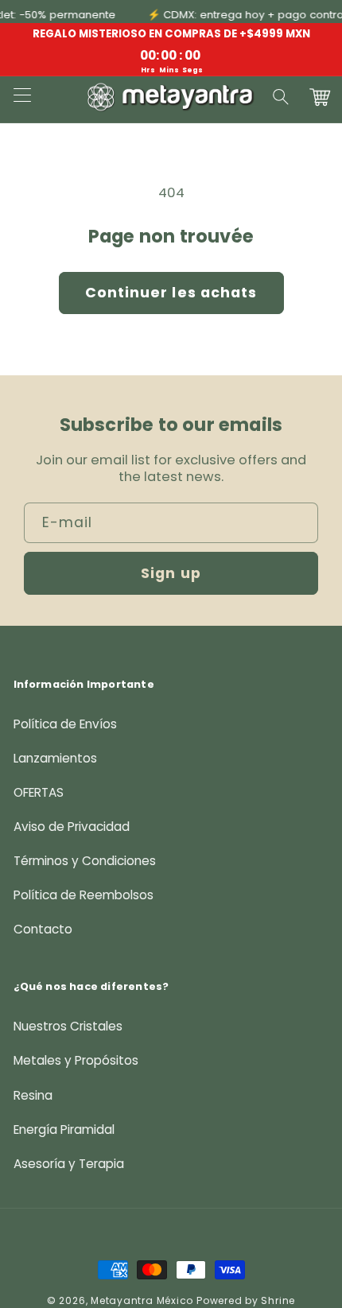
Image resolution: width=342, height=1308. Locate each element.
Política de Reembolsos (84, 895)
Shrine (278, 1300)
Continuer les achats (171, 292)
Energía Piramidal (64, 1129)
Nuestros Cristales (68, 1026)
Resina (33, 1095)
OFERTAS (39, 792)
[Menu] (21, 97)
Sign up (171, 573)
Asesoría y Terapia (69, 1163)
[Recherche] (281, 97)
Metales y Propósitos (76, 1060)
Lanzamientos (55, 758)
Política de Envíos (65, 724)
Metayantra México (142, 1300)
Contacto (43, 929)
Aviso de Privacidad (72, 826)
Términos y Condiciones (85, 860)
